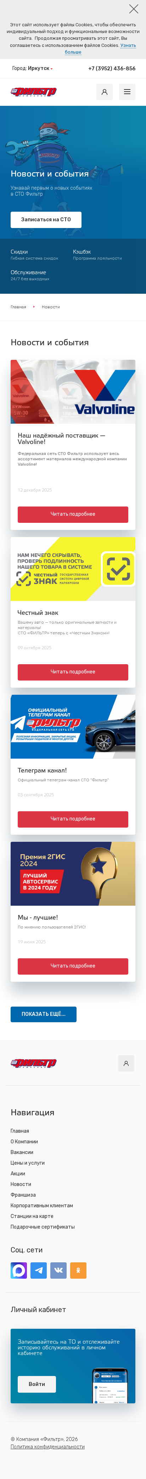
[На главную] (34, 92)
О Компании (24, 1142)
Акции (18, 1174)
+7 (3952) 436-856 (111, 69)
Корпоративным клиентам (42, 1206)
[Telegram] (38, 1270)
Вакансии (22, 1152)
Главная (18, 306)
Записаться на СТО (46, 220)
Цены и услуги (28, 1163)
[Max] (19, 1270)
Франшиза (23, 1195)
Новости (21, 1184)
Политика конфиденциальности (48, 1447)
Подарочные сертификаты (43, 1227)
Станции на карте (32, 1216)
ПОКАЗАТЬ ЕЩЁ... (44, 1014)
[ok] (78, 1270)
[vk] (58, 1270)
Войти (37, 1384)
